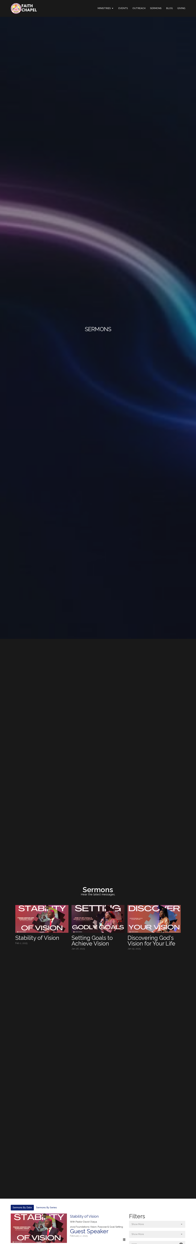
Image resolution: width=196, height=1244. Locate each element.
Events (123, 8)
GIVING (181, 8)
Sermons (156, 8)
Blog (169, 8)
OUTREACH (138, 8)
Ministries (104, 8)
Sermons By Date (22, 1207)
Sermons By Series (46, 1207)
